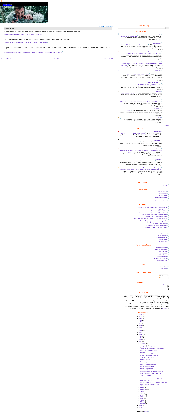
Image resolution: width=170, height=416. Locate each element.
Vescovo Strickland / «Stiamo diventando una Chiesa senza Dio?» (142, 53)
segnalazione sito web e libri (148, 364)
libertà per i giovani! (145, 375)
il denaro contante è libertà (127, 93)
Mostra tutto (166, 125)
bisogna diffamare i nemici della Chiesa (151, 373)
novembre (143, 345)
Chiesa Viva (164, 234)
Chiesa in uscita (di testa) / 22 (129, 36)
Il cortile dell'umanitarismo (160, 258)
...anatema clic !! (144, 370)
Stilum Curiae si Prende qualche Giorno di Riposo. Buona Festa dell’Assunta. (140, 101)
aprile (142, 398)
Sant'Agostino (163, 239)
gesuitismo (164, 286)
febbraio (142, 402)
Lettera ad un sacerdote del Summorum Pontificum (152, 207)
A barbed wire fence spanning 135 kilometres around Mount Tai (138, 161)
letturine (7, 4)
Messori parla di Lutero (146, 368)
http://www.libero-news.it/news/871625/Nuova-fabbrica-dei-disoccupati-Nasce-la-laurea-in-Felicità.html (33, 52)
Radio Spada (157, 43)
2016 (140, 332)
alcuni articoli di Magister (147, 380)
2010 (140, 405)
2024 (140, 318)
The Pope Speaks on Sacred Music (130, 142)
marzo (142, 400)
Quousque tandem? (161, 260)
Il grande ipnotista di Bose (160, 267)
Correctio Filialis (162, 209)
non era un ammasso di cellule (148, 350)
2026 (140, 314)
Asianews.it (157, 159)
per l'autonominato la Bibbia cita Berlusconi (152, 371)
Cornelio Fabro (163, 241)
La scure (158, 117)
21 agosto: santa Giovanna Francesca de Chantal (147, 84)
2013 (140, 338)
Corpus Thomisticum (161, 237)
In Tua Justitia (157, 62)
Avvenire (164, 308)
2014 (140, 336)
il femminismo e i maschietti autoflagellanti (152, 379)
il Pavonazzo (163, 253)
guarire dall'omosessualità (147, 361)
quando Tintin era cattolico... (148, 366)
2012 (140, 339)
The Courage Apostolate (160, 197)
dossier (165, 284)
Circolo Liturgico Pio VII (154, 82)
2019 (140, 327)
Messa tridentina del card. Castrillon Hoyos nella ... (154, 382)
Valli (160, 34)
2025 (140, 316)
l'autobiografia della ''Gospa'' (148, 354)
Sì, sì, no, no (157, 108)
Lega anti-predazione (161, 201)
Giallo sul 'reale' (162, 255)
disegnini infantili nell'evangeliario (149, 384)
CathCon (158, 149)
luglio (142, 393)
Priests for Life (163, 195)
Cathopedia (164, 268)
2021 (140, 323)
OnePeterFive (157, 131)
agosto (142, 391)
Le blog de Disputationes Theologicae (149, 168)
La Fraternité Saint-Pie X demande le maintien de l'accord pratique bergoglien (140, 169)
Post (161, 275)
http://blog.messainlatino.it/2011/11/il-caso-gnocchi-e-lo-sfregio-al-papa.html (25, 42)
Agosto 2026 (127, 110)
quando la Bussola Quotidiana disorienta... (152, 346)
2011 (140, 341)
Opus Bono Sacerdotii (161, 199)
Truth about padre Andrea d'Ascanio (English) (154, 214)
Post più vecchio (108, 58)
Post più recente (6, 58)
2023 (140, 320)
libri (165, 287)
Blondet (158, 91)
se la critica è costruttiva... (147, 357)
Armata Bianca (163, 193)
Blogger (146, 411)
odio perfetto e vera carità (147, 386)
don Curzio (157, 70)
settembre (143, 389)
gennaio (142, 403)
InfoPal (165, 185)
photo (164, 289)
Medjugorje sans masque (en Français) (156, 222)
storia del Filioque (145, 359)
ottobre (142, 387)
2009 (140, 407)
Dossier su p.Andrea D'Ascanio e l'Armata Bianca (153, 212)
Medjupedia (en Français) (160, 223)
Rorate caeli (157, 140)
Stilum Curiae (157, 100)
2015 (140, 334)
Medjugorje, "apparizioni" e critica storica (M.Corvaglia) (151, 220)
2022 (140, 322)
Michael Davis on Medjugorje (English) (156, 225)
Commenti (163, 278)
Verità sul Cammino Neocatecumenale (156, 216)
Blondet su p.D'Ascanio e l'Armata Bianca (155, 211)
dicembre (143, 343)
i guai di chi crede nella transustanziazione (152, 348)
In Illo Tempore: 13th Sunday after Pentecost (133, 133)
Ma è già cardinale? (161, 247)
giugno (142, 395)
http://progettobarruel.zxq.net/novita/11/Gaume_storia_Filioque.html (23, 34)
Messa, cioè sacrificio (146, 363)
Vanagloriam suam (162, 256)
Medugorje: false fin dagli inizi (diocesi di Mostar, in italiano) (150, 218)
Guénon (142, 352)
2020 (140, 325)
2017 (140, 330)
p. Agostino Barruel (162, 235)
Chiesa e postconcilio (154, 51)
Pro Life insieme (162, 191)
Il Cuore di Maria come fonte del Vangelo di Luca (134, 45)
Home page (57, 58)
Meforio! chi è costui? (161, 249)
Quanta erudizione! (162, 251)
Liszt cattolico (144, 377)
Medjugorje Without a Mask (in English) (156, 227)
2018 (140, 329)
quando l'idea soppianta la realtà (149, 355)
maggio (142, 396)
